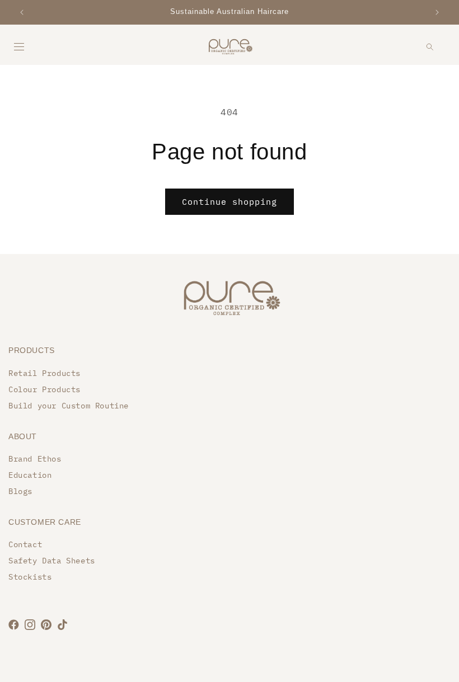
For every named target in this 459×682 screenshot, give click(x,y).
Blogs (20, 491)
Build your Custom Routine (68, 406)
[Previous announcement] (22, 12)
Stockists (29, 577)
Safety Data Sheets (51, 561)
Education (29, 475)
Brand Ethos (35, 459)
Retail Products (44, 373)
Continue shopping (229, 201)
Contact (25, 544)
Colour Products (44, 389)
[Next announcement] (437, 12)
